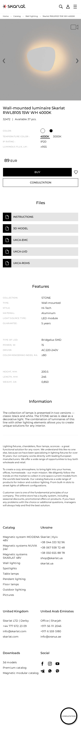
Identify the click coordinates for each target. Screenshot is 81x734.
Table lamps (11, 573)
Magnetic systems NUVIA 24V (20, 547)
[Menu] (75, 6)
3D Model (20, 228)
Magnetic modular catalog (21, 673)
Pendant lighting (14, 579)
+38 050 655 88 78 (52, 553)
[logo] (14, 6)
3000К (57, 136)
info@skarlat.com (14, 631)
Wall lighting (11, 563)
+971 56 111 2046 (50, 626)
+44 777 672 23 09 (15, 626)
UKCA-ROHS (21, 263)
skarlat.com (11, 636)
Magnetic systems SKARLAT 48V (15, 556)
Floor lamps (11, 584)
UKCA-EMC (20, 240)
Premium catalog (15, 667)
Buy (37, 172)
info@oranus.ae (50, 636)
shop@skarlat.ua (51, 558)
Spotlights (10, 568)
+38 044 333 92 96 (52, 542)
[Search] (60, 6)
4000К (44, 136)
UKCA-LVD (20, 251)
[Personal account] (68, 6)
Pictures (8, 595)
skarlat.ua (46, 563)
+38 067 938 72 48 (52, 547)
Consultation (40, 182)
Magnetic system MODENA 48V (21, 538)
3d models (10, 662)
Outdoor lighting (14, 589)
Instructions (23, 217)
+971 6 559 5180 (50, 631)
